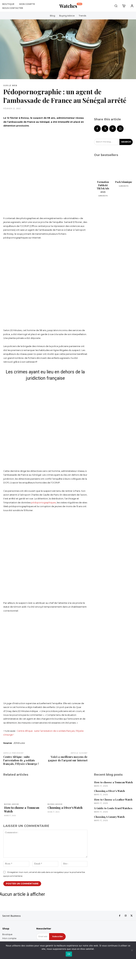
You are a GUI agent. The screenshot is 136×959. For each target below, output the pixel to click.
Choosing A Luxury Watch (109, 816)
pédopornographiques (43, 502)
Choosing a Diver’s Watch (65, 808)
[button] (116, 6)
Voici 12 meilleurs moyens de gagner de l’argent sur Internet (67, 758)
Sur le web (10, 85)
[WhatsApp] (120, 128)
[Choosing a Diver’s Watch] (67, 791)
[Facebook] (97, 128)
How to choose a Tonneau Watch (21, 809)
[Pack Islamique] (124, 170)
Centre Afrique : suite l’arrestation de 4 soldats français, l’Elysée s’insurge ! (21, 760)
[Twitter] (105, 128)
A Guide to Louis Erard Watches (113, 808)
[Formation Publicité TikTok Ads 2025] (103, 170)
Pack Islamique (123, 182)
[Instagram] (125, 916)
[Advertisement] (45, 172)
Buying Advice (11, 804)
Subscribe (57, 936)
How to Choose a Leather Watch (113, 799)
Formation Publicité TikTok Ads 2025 (103, 186)
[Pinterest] (112, 128)
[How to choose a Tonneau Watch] (23, 791)
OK (68, 954)
